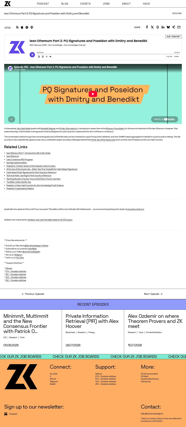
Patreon (98, 374)
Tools (22, 337)
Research (13, 337)
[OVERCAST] (31, 28)
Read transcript (173, 36)
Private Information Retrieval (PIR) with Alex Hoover (92, 321)
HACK (146, 3)
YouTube (53, 374)
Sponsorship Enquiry (150, 379)
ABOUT (126, 3)
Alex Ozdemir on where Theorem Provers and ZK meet (155, 321)
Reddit (52, 384)
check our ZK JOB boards (76, 356)
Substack (13, 414)
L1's (4, 337)
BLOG (64, 3)
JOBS (106, 3)
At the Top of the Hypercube (103, 140)
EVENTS (85, 3)
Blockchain (70, 332)
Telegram (54, 381)
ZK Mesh (144, 376)
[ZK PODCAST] (7, 3)
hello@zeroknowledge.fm (152, 413)
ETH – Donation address (105, 376)
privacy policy (156, 418)
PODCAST (43, 3)
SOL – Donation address (105, 381)
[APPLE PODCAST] (22, 28)
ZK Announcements (149, 374)
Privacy (91, 332)
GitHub (53, 379)
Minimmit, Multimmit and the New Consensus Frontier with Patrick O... (25, 323)
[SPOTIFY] (27, 28)
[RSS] (17, 28)
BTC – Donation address (105, 379)
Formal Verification (154, 332)
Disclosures (146, 381)
